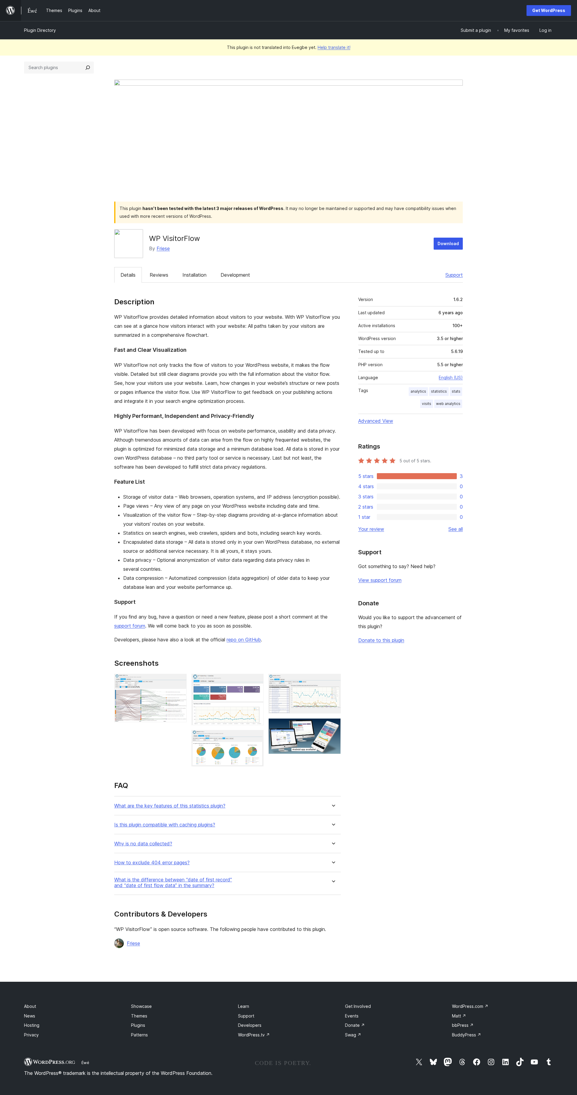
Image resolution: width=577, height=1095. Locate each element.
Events (352, 1015)
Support (454, 275)
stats (456, 391)
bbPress (463, 1025)
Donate (355, 1025)
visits (426, 403)
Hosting (31, 1025)
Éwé (85, 1062)
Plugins (138, 1025)
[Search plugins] (88, 68)
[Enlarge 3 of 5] (255, 738)
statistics (439, 391)
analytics (418, 391)
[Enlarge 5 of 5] (333, 726)
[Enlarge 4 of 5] (333, 682)
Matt (459, 1015)
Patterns (139, 1034)
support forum (129, 626)
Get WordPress (548, 10)
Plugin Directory (40, 30)
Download (448, 243)
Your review (371, 529)
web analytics (448, 403)
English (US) (451, 377)
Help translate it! (334, 47)
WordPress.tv (254, 1034)
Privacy (31, 1034)
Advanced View (375, 421)
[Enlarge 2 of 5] (255, 682)
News (29, 1015)
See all (455, 529)
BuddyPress (466, 1034)
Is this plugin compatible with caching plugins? (164, 825)
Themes (139, 1015)
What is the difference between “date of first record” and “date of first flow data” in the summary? (173, 882)
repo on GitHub (244, 640)
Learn (243, 1006)
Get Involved (358, 1006)
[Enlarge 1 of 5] (179, 682)
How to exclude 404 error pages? (152, 862)
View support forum (379, 580)
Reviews (159, 275)
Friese (163, 248)
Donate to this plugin (381, 640)
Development (235, 275)
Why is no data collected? (143, 844)
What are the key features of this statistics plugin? (169, 806)
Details (128, 275)
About (30, 1006)
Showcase (141, 1006)
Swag (353, 1034)
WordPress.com (470, 1006)
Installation (194, 275)
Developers (249, 1025)
